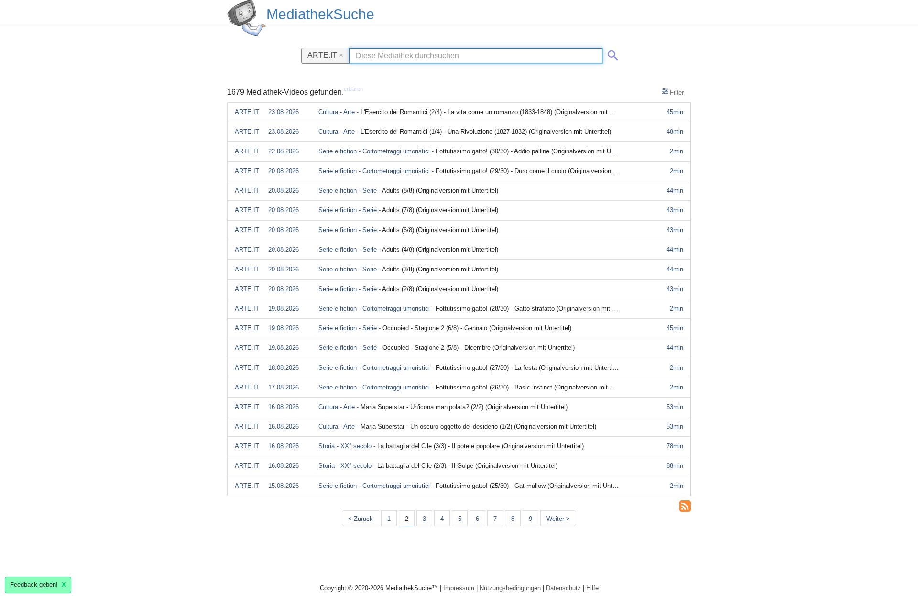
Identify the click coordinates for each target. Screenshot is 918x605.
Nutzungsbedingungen (510, 588)
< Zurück (360, 518)
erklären (353, 89)
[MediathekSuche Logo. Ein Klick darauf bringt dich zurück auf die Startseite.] (246, 18)
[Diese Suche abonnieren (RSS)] (685, 505)
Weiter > (558, 518)
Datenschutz (563, 588)
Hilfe (592, 588)
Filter (676, 92)
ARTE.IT (325, 55)
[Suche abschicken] (611, 53)
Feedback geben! (38, 584)
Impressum (458, 588)
